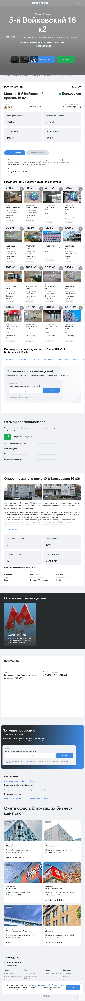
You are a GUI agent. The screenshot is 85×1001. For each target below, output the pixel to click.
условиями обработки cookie (50, 985)
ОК (73, 987)
